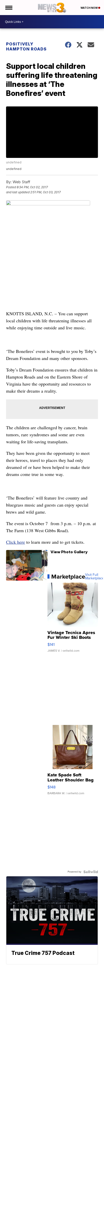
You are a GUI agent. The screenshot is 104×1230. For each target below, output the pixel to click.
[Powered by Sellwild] (90, 872)
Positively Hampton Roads (26, 46)
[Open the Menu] (8, 7)
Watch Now (89, 7)
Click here (15, 542)
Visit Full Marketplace (94, 576)
